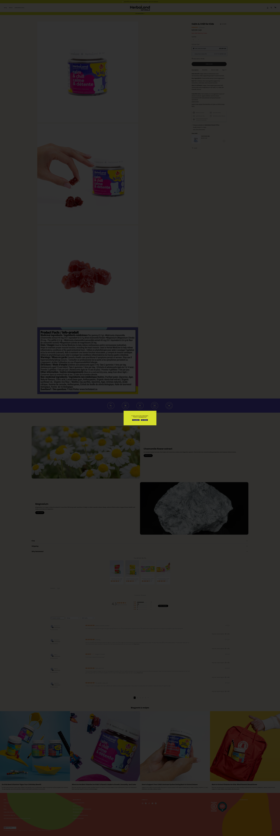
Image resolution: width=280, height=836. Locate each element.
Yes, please (136, 420)
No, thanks (144, 420)
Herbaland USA (142, 417)
